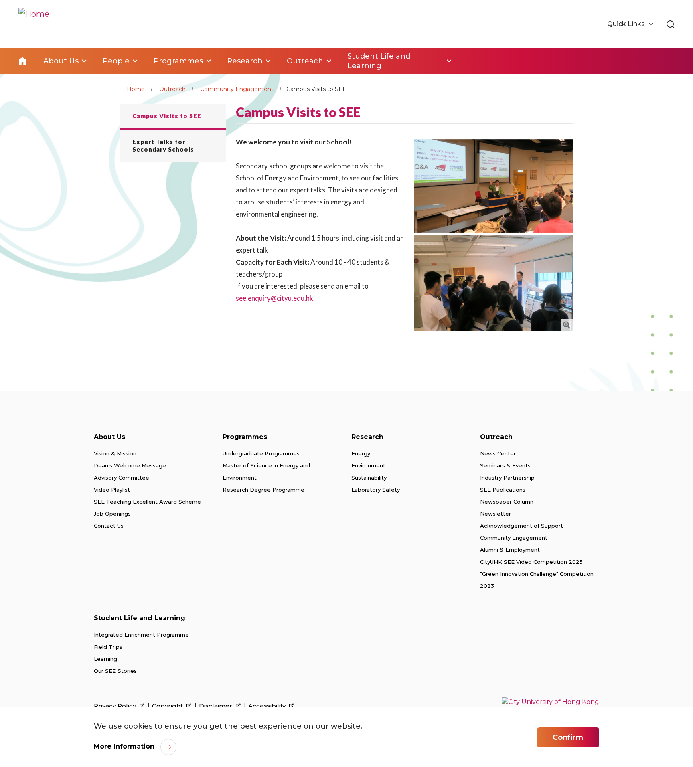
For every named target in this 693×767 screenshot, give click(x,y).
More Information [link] (124, 746)
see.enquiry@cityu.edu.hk (274, 298)
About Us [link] (61, 61)
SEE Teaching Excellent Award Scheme (147, 501)
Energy (360, 453)
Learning (105, 659)
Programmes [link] (178, 61)
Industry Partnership (507, 477)
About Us (109, 437)
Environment (368, 465)
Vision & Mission (115, 453)
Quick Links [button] (626, 24)
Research (367, 437)
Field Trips (108, 647)
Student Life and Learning (139, 618)
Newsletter (495, 513)
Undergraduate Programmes (261, 453)
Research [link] (245, 61)
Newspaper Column (506, 501)
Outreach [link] (305, 61)
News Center (498, 453)
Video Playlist (112, 489)
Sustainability (369, 477)
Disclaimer (216, 706)
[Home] (33, 24)
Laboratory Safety (375, 489)
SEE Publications (502, 489)
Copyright (168, 706)
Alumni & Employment (510, 549)
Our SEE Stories (115, 671)
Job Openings (112, 513)
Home (22, 61)
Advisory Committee (121, 477)
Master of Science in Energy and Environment (266, 471)
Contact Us (109, 525)
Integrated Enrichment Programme (141, 634)
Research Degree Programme (263, 489)
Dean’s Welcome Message (130, 465)
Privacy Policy (116, 706)
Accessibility (267, 706)
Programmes (245, 437)
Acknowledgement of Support (521, 525)
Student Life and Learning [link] (378, 61)
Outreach (172, 89)
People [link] (116, 61)
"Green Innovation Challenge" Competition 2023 (537, 580)
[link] (670, 25)
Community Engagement (237, 89)
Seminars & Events (505, 465)
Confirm (568, 737)
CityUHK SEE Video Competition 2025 (531, 562)
